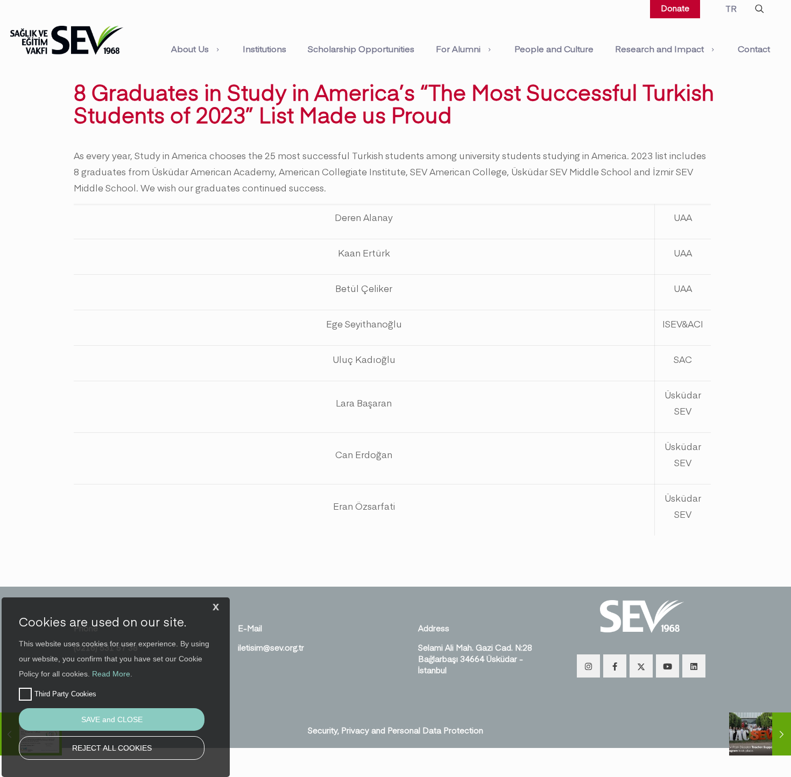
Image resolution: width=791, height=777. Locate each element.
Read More (111, 673)
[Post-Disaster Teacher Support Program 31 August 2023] (760, 733)
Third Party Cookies (65, 694)
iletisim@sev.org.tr (271, 647)
